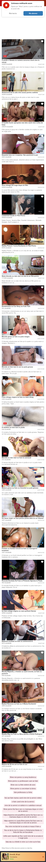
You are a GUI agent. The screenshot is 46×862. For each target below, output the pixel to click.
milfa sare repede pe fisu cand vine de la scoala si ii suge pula (23, 837)
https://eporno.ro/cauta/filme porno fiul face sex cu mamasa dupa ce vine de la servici (23, 816)
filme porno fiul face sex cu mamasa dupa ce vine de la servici (23, 810)
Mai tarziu (13, 13)
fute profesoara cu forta (23, 792)
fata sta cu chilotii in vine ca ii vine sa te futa (23, 842)
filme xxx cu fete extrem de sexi (23, 785)
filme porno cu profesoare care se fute (23, 781)
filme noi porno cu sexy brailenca (23, 777)
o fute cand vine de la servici (23, 802)
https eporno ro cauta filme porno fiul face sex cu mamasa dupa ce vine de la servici (23, 822)
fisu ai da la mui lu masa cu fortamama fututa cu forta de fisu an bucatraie (23, 831)
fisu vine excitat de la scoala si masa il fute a (23, 826)
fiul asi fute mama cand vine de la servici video (23, 798)
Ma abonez (33, 13)
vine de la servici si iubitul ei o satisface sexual (23, 805)
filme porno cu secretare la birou (23, 788)
